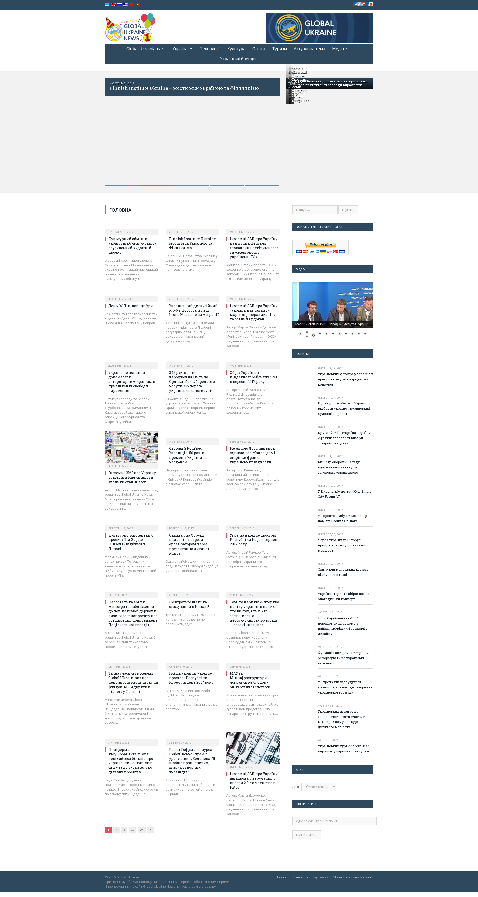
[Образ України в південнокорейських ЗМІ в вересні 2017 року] (253, 360)
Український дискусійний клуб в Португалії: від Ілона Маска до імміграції (194, 310)
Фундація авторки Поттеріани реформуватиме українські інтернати (343, 657)
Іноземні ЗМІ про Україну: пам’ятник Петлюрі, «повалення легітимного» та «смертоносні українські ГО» (254, 247)
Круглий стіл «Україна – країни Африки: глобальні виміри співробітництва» (344, 437)
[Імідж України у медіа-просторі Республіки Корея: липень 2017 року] (192, 661)
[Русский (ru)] (119, 4)
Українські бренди (238, 58)
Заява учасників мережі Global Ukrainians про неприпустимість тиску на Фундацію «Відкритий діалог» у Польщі (133, 682)
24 (142, 829)
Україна (179, 48)
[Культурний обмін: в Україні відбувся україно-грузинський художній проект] (131, 226)
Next (270, 128)
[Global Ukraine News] (130, 27)
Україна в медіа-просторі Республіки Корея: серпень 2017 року (255, 539)
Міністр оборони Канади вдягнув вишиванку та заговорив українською (339, 467)
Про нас (282, 877)
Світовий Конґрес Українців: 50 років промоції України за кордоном (300, 86)
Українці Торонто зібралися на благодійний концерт (344, 596)
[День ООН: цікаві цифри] (131, 293)
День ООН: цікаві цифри (130, 305)
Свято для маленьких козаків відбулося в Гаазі (343, 572)
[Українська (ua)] (107, 4)
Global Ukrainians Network (353, 877)
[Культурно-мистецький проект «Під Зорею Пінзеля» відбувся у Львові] (131, 523)
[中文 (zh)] (132, 4)
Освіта (258, 48)
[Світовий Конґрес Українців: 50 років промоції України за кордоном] (192, 436)
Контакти (300, 877)
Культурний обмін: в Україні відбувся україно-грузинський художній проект (132, 245)
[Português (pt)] (138, 4)
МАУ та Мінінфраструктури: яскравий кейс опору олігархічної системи (250, 680)
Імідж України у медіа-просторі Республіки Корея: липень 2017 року (191, 678)
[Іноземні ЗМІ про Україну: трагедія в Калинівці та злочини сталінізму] (131, 448)
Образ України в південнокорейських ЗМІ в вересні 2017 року (253, 377)
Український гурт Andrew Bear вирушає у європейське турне (343, 748)
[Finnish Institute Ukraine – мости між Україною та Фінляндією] (192, 226)
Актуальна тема (309, 48)
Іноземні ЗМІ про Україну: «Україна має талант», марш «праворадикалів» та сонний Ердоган (254, 312)
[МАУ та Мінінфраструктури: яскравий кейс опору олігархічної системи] (253, 661)
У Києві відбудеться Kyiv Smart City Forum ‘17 (344, 494)
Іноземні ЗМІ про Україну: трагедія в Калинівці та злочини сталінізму (132, 477)
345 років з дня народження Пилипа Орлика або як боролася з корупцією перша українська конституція (192, 381)
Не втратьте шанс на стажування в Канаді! (189, 604)
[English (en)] (113, 4)
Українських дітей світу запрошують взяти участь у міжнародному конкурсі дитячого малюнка (341, 719)
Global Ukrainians (143, 48)
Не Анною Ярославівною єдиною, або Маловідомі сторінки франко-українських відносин (253, 455)
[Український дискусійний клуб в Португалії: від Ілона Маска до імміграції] (192, 293)
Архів (296, 786)
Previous (114, 128)
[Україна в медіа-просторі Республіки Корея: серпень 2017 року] (253, 523)
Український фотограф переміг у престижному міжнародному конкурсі (345, 379)
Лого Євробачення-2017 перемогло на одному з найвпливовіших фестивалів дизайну (342, 626)
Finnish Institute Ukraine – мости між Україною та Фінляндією (184, 88)
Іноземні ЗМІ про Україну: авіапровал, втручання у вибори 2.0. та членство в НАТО (254, 780)
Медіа (338, 48)
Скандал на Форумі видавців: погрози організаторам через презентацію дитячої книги (189, 544)
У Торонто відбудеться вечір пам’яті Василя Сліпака (342, 518)
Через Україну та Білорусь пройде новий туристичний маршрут (341, 545)
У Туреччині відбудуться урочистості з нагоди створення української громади (345, 687)
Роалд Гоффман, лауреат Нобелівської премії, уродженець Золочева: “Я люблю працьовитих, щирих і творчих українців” (192, 760)
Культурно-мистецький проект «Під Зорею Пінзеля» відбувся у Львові (130, 542)
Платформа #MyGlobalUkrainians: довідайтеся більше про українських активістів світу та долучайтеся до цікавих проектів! (130, 760)
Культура (236, 48)
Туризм (279, 48)
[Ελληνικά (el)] (125, 4)
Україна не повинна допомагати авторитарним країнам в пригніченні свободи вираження (328, 83)
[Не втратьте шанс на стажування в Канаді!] (192, 589)
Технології (210, 48)
